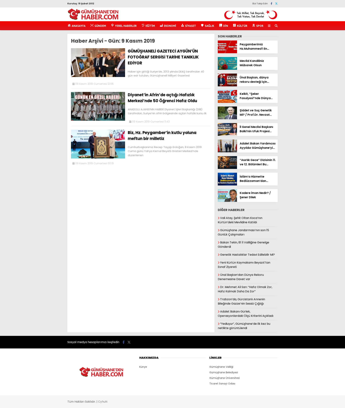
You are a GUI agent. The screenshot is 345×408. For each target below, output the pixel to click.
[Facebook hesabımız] (271, 3)
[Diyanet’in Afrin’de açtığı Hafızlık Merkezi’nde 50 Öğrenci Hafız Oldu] (98, 120)
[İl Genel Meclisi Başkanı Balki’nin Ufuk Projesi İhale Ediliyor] (227, 135)
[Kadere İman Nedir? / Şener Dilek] (227, 201)
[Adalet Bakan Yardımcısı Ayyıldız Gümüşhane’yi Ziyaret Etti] (227, 151)
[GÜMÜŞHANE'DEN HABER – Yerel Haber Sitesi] (93, 19)
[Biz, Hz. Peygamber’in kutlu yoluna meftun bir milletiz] (98, 157)
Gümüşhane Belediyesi (223, 372)
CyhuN (102, 402)
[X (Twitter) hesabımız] (276, 3)
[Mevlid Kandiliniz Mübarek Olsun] (227, 69)
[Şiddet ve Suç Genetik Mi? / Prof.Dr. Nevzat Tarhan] (227, 118)
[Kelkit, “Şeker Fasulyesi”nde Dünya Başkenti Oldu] (227, 102)
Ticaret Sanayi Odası (222, 383)
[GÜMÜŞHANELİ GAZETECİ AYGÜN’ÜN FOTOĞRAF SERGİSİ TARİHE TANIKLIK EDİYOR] (98, 76)
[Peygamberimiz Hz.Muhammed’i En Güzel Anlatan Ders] (227, 52)
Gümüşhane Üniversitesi (224, 378)
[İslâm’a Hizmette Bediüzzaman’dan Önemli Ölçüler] (227, 184)
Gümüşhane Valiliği (221, 367)
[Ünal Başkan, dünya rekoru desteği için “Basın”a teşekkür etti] (227, 85)
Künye (143, 367)
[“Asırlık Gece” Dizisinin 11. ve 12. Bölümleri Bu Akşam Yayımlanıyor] (227, 168)
